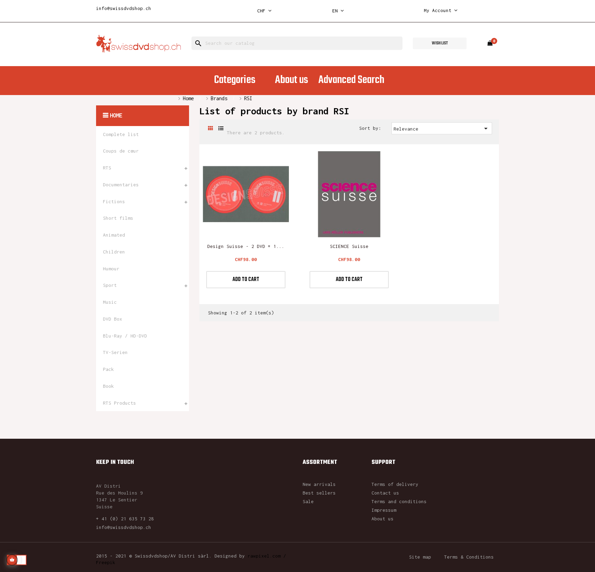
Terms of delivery (395, 484)
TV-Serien (115, 352)
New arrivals (319, 484)
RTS (107, 167)
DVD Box (112, 319)
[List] (221, 128)
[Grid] (210, 128)
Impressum (384, 510)
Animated (114, 235)
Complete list (121, 134)
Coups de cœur (121, 151)
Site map (420, 557)
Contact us (385, 493)
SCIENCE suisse (349, 246)
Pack (108, 369)
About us (383, 518)
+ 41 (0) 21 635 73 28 (125, 518)
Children (114, 251)
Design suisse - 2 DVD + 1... (245, 246)
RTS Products (119, 403)
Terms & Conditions (469, 557)
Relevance (442, 128)
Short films (118, 218)
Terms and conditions (399, 501)
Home (116, 115)
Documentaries (121, 184)
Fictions (114, 201)
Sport (110, 285)
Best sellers (319, 493)
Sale (308, 501)
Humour (111, 268)
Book (108, 386)
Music (110, 302)
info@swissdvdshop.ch (123, 8)
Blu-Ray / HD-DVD (125, 336)
